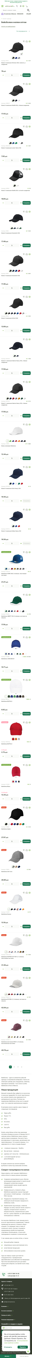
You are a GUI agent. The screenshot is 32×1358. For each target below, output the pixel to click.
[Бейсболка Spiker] (16, 814)
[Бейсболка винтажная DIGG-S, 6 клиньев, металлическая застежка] (16, 1027)
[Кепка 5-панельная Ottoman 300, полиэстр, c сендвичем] (16, 48)
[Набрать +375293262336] (17, 6)
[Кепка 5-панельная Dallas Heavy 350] (16, 516)
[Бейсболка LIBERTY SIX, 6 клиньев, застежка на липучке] (16, 601)
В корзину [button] (26, 75)
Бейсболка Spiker (6, 829)
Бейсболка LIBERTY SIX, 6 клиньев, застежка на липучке (14, 616)
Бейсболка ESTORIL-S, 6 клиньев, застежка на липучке (13, 1000)
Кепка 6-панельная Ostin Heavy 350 (11, 488)
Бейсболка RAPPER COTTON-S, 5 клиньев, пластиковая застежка (12, 957)
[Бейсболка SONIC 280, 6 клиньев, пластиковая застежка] (16, 558)
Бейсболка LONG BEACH (7, 658)
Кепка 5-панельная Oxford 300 (9, 318)
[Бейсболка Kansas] (16, 899)
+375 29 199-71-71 (9, 1285)
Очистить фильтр (24, 1356)
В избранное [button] (24, 41)
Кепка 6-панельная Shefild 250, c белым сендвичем (15, 105)
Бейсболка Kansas (6, 914)
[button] (2, 6)
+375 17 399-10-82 (9, 1291)
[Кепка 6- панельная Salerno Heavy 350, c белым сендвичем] (16, 346)
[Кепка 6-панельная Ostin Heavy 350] (16, 473)
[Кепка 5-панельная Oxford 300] (16, 303)
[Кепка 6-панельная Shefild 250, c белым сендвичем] (16, 90)
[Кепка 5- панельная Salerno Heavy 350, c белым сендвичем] (16, 388)
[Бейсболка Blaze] (16, 771)
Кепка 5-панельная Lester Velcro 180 (11, 148)
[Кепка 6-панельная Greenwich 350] (16, 218)
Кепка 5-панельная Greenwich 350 (10, 275)
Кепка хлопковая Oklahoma (8, 446)
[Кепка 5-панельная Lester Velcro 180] (16, 133)
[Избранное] (23, 6)
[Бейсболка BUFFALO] (16, 686)
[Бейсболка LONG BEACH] (16, 644)
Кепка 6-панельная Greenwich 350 (10, 233)
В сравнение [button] (27, 41)
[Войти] (21, 6)
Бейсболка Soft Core (6, 871)
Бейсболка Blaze (5, 786)
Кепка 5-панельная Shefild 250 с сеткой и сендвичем (15, 190)
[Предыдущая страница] (21, 1067)
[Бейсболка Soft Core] (16, 856)
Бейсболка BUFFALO (6, 701)
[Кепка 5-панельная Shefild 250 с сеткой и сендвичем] (16, 175)
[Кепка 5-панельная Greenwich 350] (16, 260)
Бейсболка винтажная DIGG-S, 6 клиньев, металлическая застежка (12, 1042)
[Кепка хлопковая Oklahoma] (16, 431)
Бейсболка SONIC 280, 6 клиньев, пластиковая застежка (13, 574)
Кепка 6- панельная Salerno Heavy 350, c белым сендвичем (14, 361)
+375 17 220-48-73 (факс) (10, 1288)
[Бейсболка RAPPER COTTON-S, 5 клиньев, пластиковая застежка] (16, 942)
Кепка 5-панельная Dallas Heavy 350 (11, 531)
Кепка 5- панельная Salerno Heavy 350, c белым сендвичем (14, 404)
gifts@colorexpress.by (9, 1301)
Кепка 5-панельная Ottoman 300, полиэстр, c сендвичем (13, 63)
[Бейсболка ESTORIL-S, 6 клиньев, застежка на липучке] (16, 984)
